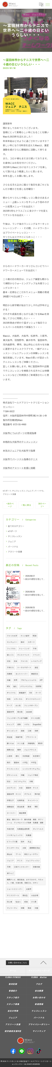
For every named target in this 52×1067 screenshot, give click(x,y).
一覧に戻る (26, 505)
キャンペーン (33, 800)
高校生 (25, 895)
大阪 (24, 848)
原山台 (9, 854)
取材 (22, 642)
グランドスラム (26, 686)
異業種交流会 (34, 848)
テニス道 (20, 743)
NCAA (34, 635)
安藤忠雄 (36, 866)
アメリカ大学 (12, 635)
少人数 (33, 901)
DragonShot (37, 724)
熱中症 (37, 794)
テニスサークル (13, 848)
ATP (41, 680)
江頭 (29, 730)
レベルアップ (36, 661)
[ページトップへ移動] (43, 962)
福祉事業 (22, 813)
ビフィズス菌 (12, 841)
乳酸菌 (28, 835)
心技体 (9, 756)
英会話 (9, 737)
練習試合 (34, 673)
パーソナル (39, 490)
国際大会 (10, 749)
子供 (34, 648)
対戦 (31, 781)
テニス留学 (25, 635)
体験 (22, 908)
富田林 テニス (32, 787)
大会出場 (34, 895)
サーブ (9, 705)
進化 (17, 756)
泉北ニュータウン (31, 854)
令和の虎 (10, 829)
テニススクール (13, 895)
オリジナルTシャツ (33, 699)
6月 (30, 692)
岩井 (22, 841)
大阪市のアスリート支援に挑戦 (19, 468)
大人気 (18, 705)
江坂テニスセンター (21, 866)
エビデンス (11, 787)
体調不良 (19, 737)
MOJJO (40, 743)
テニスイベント (23, 654)
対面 (36, 908)
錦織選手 (22, 692)
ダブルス (27, 794)
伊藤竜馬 (31, 743)
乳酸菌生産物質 (23, 829)
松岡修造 (20, 800)
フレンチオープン (31, 705)
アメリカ (24, 661)
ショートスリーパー (15, 889)
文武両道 (26, 756)
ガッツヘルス (38, 829)
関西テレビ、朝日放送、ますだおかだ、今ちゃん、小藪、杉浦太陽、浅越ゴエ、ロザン (25, 881)
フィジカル (11, 648)
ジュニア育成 (33, 775)
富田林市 (10, 711)
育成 (29, 908)
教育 (29, 806)
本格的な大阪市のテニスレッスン (20, 442)
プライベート (31, 737)
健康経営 (10, 806)
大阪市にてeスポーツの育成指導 (19, 433)
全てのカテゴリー (16, 525)
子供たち (10, 667)
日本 (15, 661)
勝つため (10, 743)
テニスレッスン (18, 490)
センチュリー (12, 642)
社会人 (18, 901)
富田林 (16, 762)
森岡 (22, 730)
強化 (15, 686)
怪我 (8, 699)
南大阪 (20, 711)
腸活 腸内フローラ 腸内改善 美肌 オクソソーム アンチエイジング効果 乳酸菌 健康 (25, 821)
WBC (36, 806)
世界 (15, 680)
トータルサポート (24, 667)
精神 (19, 749)
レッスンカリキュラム (31, 768)
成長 (26, 901)
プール (18, 854)
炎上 (29, 841)
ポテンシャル (12, 775)
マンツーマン (12, 908)
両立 (8, 762)
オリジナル (11, 692)
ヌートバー (11, 813)
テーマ (38, 692)
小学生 (25, 762)
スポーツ (31, 642)
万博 (8, 866)
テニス (19, 860)
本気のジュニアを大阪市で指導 (19, 450)
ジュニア (30, 490)
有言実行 (36, 756)
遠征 (36, 667)
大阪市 (28, 889)
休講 (8, 680)
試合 (8, 781)
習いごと (10, 654)
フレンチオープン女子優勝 (17, 718)
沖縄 (22, 775)
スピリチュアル (20, 781)
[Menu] (47, 4)
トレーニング (24, 648)
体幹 (36, 730)
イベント (36, 654)
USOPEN (38, 686)
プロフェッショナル (28, 680)
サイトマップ (39, 1031)
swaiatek (29, 711)
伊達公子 (10, 800)
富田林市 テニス (14, 794)
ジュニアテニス (30, 749)
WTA (8, 686)
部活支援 (20, 806)
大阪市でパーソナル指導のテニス (20, 459)
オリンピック (12, 730)
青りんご (10, 873)
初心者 (9, 901)
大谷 (21, 787)
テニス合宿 (35, 718)
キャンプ (10, 724)
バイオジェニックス (15, 835)
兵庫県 (9, 673)
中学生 (33, 762)
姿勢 (19, 724)
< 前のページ (10, 505)
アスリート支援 (9, 494)
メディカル (18, 699)
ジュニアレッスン (33, 860)
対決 (8, 661)
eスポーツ (7, 490)
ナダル (26, 724)
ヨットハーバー (22, 673)
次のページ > (42, 505)
